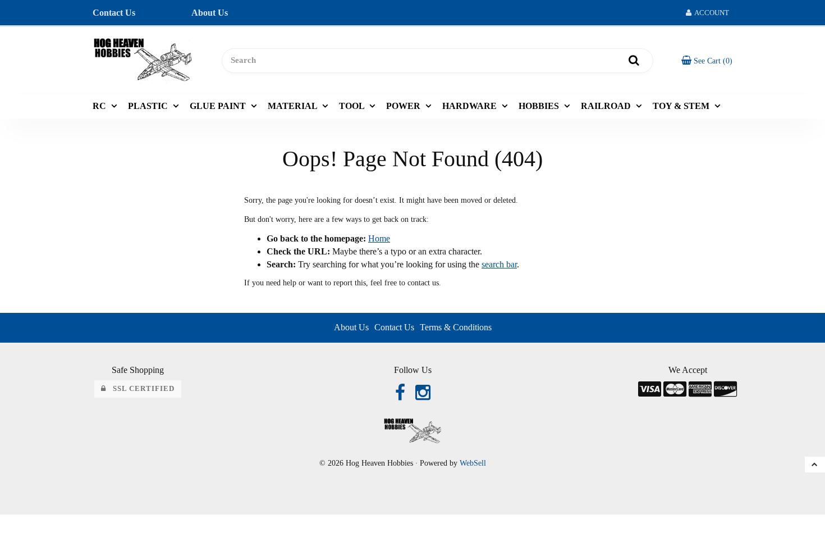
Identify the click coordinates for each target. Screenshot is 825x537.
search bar (499, 264)
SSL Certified (140, 389)
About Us (209, 12)
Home (379, 238)
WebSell (473, 463)
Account (710, 12)
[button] (706, 60)
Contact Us (114, 12)
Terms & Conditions (456, 327)
